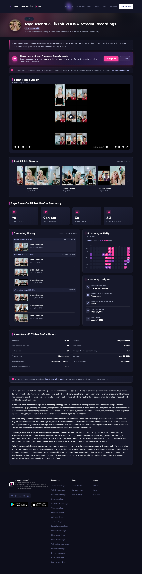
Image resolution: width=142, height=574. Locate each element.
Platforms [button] (69, 6)
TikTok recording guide (120, 70)
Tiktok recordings (58, 485)
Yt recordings (56, 521)
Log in (125, 59)
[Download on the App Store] (39, 504)
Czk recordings (57, 517)
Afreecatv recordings (59, 503)
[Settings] (119, 147)
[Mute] (106, 147)
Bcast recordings (57, 512)
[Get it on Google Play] (19, 504)
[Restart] (15, 147)
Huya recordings (57, 557)
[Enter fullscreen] (127, 147)
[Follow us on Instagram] (24, 495)
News (97, 6)
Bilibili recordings (58, 548)
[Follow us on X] (20, 495)
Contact (96, 494)
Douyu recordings (58, 553)
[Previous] (14, 180)
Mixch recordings (58, 535)
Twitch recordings (58, 490)
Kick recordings (57, 499)
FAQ (104, 6)
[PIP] (123, 147)
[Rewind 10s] (23, 147)
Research (113, 6)
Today (89, 240)
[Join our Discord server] (12, 495)
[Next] (128, 180)
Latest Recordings (83, 6)
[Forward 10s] (27, 147)
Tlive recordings (57, 508)
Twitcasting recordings (60, 544)
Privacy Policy (77, 490)
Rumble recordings (58, 562)
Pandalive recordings (59, 526)
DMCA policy (77, 494)
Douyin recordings (58, 494)
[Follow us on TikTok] (16, 495)
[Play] (19, 147)
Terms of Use (77, 485)
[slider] (60, 147)
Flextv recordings (58, 540)
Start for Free (125, 6)
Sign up (112, 59)
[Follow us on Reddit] (28, 495)
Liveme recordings (58, 531)
